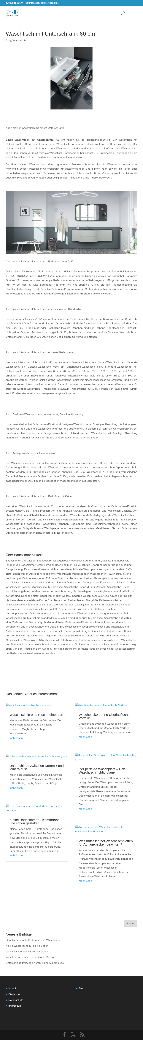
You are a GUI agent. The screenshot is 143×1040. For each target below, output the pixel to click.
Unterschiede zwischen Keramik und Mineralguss (36, 767)
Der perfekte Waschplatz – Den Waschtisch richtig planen (102, 770)
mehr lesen (16, 737)
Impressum (15, 1005)
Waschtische (19, 40)
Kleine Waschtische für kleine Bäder (27, 945)
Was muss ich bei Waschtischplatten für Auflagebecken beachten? (106, 842)
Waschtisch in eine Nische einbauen (36, 715)
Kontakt (12, 988)
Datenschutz (15, 999)
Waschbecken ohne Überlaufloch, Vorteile (104, 716)
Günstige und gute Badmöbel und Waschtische (33, 940)
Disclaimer (14, 994)
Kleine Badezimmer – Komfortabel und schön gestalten (34, 821)
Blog (8, 40)
